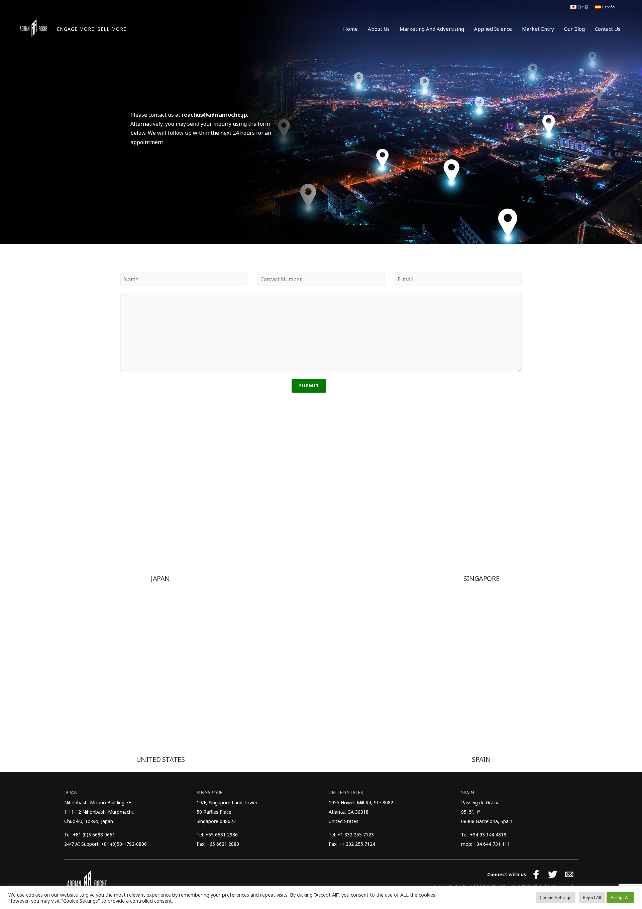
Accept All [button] (620, 897)
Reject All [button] (592, 897)
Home (350, 28)
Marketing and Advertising (432, 28)
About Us (379, 28)
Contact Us (607, 28)
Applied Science (493, 28)
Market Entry (538, 28)
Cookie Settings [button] (555, 897)
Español (608, 7)
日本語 (582, 7)
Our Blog (574, 28)
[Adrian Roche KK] (33, 28)
